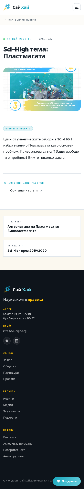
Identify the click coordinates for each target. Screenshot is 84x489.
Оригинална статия (26, 190)
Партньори (11, 372)
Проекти (9, 379)
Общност (9, 366)
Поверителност (14, 450)
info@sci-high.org (15, 331)
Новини (8, 398)
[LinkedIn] (16, 341)
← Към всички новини (20, 19)
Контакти (9, 437)
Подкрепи (10, 417)
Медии (8, 405)
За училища (11, 411)
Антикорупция (13, 456)
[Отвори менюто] (77, 7)
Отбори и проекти (18, 128)
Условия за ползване (17, 443)
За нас (7, 360)
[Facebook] (7, 341)
